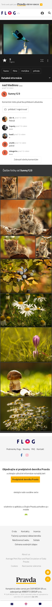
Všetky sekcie (32, 4)
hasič (11, 134)
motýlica (25, 70)
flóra (15, 70)
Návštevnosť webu (20, 540)
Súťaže (36, 540)
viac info (35, 596)
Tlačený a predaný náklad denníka (26, 535)
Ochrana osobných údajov (26, 544)
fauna (6, 70)
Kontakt (40, 449)
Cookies (14, 566)
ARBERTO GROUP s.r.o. (32, 591)
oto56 (11, 142)
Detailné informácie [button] (11, 78)
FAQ (33, 449)
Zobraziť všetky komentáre (26, 159)
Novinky (26, 449)
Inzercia (37, 531)
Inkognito (13, 151)
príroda (36, 70)
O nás (14, 531)
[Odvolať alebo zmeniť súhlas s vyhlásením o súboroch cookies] (48, 572)
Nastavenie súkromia (31, 566)
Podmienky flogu (14, 449)
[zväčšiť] (42, 60)
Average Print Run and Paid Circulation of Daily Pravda (26, 560)
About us (26, 554)
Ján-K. (11, 117)
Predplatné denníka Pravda (25, 479)
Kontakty (25, 531)
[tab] (26, 76)
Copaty (12, 126)
